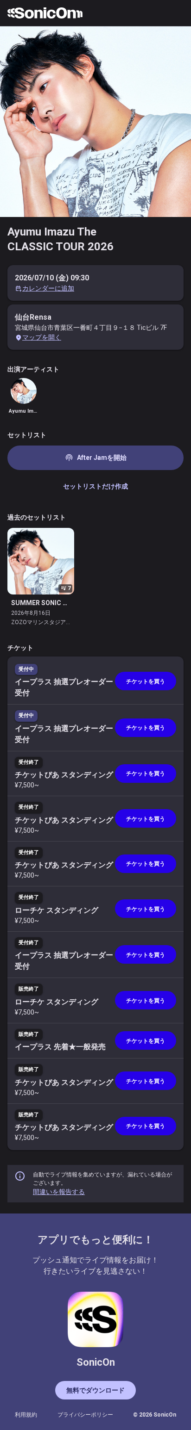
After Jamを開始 (96, 457)
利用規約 (26, 1414)
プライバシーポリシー (85, 1414)
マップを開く (41, 337)
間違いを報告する (59, 1191)
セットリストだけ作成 (95, 486)
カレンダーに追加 (48, 288)
